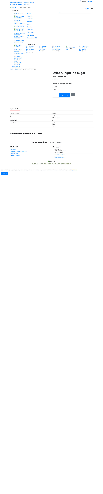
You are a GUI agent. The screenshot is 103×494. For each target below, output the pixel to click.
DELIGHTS (17, 51)
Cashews (29, 19)
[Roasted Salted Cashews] (53, 48)
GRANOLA (17, 46)
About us (13, 149)
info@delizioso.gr (60, 157)
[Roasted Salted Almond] (40, 48)
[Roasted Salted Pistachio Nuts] (27, 49)
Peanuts (29, 27)
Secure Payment (15, 155)
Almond (29, 13)
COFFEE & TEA (18, 30)
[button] (51, 10)
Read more (73, 170)
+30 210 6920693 (60, 154)
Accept (5, 173)
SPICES (22, 54)
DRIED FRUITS (18, 18)
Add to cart (65, 95)
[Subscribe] (71, 142)
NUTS (20, 13)
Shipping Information (16, 2)
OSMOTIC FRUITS (19, 23)
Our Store (26, 4)
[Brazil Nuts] (67, 47)
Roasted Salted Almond (44, 48)
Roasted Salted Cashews (58, 48)
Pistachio (29, 16)
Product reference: (58, 76)
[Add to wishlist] (73, 94)
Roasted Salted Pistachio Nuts (31, 49)
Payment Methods (29, 2)
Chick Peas (30, 32)
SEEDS (21, 26)
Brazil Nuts (72, 47)
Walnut (29, 24)
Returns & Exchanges (16, 4)
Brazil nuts (30, 29)
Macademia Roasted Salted (85, 48)
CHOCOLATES (18, 42)
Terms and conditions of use (19, 151)
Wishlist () (90, 1)
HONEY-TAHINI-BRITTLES (18, 37)
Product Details (15, 109)
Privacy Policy (15, 153)
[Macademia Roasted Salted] (80, 48)
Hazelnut (29, 21)
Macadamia (30, 35)
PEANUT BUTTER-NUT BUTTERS (18, 62)
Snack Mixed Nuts (32, 38)
